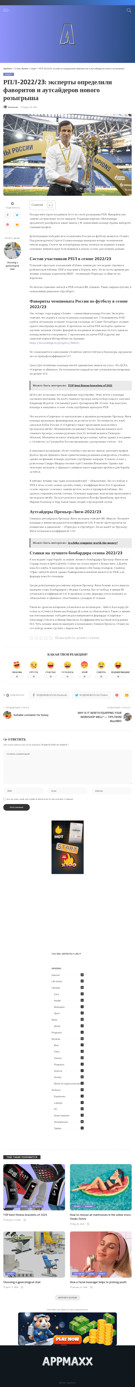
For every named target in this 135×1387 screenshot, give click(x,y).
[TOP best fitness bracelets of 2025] (34, 1187)
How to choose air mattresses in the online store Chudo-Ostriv (100, 1217)
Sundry (57, 1077)
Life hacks (57, 981)
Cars (56, 994)
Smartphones (61, 1122)
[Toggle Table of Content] (48, 205)
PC (55, 1109)
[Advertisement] (67, 40)
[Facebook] (8, 215)
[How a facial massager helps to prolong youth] (101, 1254)
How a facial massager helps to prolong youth (98, 1282)
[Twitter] (17, 215)
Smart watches (61, 1115)
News (54, 1019)
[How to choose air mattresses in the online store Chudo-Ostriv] (101, 1187)
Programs (57, 1032)
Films (57, 1051)
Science (58, 1071)
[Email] (17, 225)
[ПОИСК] (128, 10)
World (57, 1026)
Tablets (57, 1128)
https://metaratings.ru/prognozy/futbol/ (55, 342)
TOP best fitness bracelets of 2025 (25, 1215)
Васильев (13, 107)
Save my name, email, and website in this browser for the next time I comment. (40, 799)
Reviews (56, 1039)
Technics (56, 1090)
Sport (57, 1013)
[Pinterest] (8, 225)
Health (57, 1000)
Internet (56, 975)
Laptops (58, 1103)
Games (58, 1058)
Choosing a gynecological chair (12, 266)
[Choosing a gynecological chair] (12, 250)
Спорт (8, 74)
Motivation (59, 1007)
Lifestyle (56, 987)
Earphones (59, 1096)
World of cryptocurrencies (67, 1083)
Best (56, 1045)
